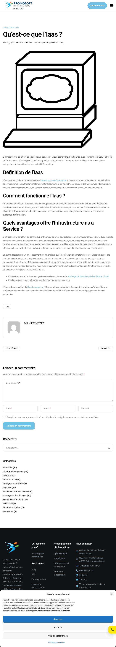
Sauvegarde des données (15, 495)
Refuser (58, 627)
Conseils (7, 475)
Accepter (58, 619)
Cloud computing (35, 287)
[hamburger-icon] (111, 5)
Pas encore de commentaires (49, 43)
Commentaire (13, 383)
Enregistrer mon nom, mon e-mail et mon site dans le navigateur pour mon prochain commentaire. (53, 417)
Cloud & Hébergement (13, 471)
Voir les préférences (58, 636)
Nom (8, 408)
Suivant (104, 348)
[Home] (18, 5)
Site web (85, 408)
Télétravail (8, 503)
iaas (7, 307)
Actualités (7, 467)
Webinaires (8, 511)
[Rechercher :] (58, 448)
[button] (111, 594)
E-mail (47, 408)
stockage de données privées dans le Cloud (88, 276)
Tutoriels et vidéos (11, 507)
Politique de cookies (56, 642)
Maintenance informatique (15, 491)
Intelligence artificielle (13, 483)
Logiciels (7, 487)
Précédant (13, 348)
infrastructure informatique (53, 180)
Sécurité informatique (13, 499)
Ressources (38, 563)
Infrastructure (11, 27)
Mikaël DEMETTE (24, 43)
